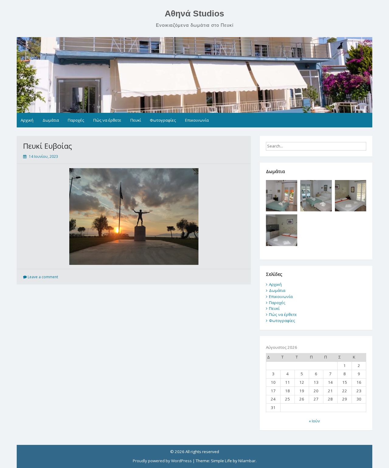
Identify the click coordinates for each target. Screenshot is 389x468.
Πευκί (135, 120)
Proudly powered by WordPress (162, 460)
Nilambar (247, 460)
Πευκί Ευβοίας (47, 146)
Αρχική (27, 120)
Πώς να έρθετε (107, 120)
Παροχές (76, 120)
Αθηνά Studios (194, 13)
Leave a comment (43, 276)
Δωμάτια (51, 120)
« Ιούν (314, 421)
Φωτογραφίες (163, 120)
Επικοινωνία (197, 120)
